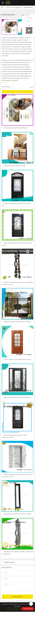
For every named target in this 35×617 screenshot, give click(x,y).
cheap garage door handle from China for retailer (17, 514)
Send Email (29, 17)
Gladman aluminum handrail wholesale (15, 166)
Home (2, 7)
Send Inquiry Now (17, 597)
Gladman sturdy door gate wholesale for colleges (17, 322)
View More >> (6, 82)
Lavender (28, 21)
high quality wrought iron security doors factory (17, 397)
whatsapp (28, 25)
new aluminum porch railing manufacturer (15, 128)
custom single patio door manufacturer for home (17, 359)
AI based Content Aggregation (14, 7)
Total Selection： (7, 87)
